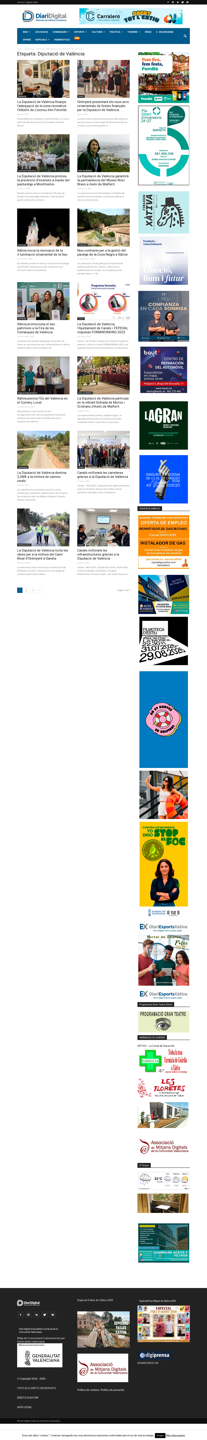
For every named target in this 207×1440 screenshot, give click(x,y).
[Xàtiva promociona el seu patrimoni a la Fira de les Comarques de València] (43, 301)
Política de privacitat (112, 1390)
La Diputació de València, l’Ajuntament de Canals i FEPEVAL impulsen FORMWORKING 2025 (102, 328)
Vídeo (148, 31)
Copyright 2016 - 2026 (32, 1378)
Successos (41, 31)
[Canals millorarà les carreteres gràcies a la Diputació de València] (103, 450)
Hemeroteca (62, 39)
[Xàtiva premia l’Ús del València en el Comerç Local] (43, 375)
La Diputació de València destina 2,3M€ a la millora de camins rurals (41, 477)
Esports (79, 31)
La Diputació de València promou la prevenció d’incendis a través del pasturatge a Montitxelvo (43, 180)
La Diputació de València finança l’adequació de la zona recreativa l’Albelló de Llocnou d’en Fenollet (42, 106)
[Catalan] (78, 40)
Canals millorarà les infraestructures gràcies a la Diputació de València (98, 554)
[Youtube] (187, 2)
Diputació (22, 96)
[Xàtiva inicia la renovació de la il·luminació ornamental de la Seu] (43, 227)
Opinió (27, 39)
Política (115, 31)
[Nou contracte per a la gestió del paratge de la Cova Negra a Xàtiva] (103, 227)
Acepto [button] (160, 1435)
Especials (41, 39)
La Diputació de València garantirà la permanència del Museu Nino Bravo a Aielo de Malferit (103, 180)
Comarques (60, 31)
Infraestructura (24, 545)
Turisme (132, 31)
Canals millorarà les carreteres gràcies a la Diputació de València (102, 475)
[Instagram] (172, 2)
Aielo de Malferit (85, 171)
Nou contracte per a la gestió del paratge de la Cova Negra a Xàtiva (102, 252)
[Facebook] (168, 2)
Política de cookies (88, 1390)
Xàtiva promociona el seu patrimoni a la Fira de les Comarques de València (36, 328)
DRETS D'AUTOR (27, 1397)
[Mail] (177, 2)
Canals (81, 318)
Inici (25, 31)
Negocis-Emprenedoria (27, 393)
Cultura (97, 31)
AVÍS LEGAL (24, 1407)
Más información (175, 1435)
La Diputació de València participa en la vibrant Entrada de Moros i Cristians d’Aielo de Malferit (103, 402)
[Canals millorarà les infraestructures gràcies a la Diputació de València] (103, 527)
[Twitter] (182, 2)
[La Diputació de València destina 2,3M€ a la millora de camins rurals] (43, 450)
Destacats (22, 245)
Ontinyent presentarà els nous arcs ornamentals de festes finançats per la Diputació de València (103, 106)
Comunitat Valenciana (27, 171)
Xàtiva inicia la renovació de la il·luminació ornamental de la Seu (42, 252)
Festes (81, 96)
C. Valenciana (164, 31)
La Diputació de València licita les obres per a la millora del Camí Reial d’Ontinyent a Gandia (42, 554)
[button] (185, 36)
